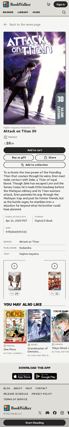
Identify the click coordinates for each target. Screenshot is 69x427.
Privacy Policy (42, 394)
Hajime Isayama (29, 253)
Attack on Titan (29, 241)
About (18, 388)
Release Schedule (16, 394)
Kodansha (25, 247)
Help (29, 388)
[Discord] (47, 413)
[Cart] (48, 4)
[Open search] (64, 12)
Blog (7, 388)
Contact (41, 388)
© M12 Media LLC (13, 414)
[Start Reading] (35, 78)
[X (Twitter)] (40, 413)
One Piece (10, 349)
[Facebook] (55, 413)
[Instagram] (62, 413)
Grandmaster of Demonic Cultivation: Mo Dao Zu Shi (38, 350)
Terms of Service (15, 399)
